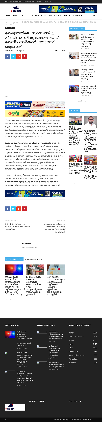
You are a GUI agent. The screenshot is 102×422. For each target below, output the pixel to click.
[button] (94, 16)
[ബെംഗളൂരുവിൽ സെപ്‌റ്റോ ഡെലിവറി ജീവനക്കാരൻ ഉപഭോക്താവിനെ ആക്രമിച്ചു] (74, 72)
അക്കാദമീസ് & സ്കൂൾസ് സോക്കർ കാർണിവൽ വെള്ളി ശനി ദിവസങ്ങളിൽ (56, 335)
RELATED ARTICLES (14, 259)
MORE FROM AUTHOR (33, 259)
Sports (66, 16)
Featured (15, 22)
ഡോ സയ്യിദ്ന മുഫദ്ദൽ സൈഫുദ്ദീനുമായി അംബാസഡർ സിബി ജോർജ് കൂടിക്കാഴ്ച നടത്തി (88, 58)
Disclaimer (57, 420)
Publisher (10, 51)
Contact (38, 2)
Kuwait (15, 16)
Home (7, 22)
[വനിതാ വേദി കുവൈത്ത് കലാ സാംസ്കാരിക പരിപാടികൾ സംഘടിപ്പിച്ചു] (42, 348)
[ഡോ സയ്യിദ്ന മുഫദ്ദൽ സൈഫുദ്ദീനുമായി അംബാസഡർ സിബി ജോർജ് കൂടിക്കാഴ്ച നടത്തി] (74, 55)
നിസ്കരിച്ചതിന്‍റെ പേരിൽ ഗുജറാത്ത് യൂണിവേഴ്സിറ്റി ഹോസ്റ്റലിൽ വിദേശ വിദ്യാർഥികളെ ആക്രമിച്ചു (87, 40)
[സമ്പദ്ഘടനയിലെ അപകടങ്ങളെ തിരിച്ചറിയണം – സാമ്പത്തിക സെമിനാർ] (90, 160)
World (47, 16)
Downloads (47, 2)
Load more (82, 101)
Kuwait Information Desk (13, 2)
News (8, 16)
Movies (56, 16)
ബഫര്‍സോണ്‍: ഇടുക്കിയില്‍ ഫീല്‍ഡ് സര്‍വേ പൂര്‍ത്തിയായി (56, 364)
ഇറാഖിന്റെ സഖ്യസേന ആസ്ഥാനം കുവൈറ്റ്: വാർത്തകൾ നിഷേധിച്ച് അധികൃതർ (54, 228)
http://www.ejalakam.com (29, 247)
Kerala (38, 16)
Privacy (65, 420)
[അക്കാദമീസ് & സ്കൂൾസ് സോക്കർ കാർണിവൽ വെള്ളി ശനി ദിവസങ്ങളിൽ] (42, 334)
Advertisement (29, 2)
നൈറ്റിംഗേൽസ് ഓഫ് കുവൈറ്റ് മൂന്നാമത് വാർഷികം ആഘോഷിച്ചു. (88, 89)
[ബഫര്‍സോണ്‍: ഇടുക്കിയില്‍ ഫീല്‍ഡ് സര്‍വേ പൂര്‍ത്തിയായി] (42, 364)
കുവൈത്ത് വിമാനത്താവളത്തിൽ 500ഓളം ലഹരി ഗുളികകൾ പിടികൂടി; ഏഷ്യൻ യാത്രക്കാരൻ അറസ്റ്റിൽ (25, 377)
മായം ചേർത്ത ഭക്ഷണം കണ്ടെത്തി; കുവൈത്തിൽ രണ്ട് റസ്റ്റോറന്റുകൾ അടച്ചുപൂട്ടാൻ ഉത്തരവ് (24, 358)
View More (77, 16)
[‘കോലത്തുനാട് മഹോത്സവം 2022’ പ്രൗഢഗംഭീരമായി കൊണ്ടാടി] (75, 158)
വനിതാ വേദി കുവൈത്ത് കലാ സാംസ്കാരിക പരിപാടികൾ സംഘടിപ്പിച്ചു (55, 350)
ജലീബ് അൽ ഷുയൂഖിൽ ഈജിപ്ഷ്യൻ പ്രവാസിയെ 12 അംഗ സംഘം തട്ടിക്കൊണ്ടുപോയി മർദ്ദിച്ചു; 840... (24, 339)
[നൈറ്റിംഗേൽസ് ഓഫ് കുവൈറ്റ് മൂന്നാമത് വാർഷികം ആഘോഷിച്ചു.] (74, 88)
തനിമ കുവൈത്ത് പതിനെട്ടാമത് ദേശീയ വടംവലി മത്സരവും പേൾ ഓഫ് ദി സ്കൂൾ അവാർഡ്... (76, 135)
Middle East (26, 16)
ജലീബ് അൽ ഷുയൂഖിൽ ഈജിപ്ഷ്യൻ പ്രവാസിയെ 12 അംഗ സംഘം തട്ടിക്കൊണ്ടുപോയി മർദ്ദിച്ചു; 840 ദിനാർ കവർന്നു (15, 286)
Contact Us (87, 420)
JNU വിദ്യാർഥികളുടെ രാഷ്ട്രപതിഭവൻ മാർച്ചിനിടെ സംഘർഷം (17, 226)
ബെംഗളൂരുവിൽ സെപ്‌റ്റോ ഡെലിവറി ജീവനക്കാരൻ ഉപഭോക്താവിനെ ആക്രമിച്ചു (87, 74)
